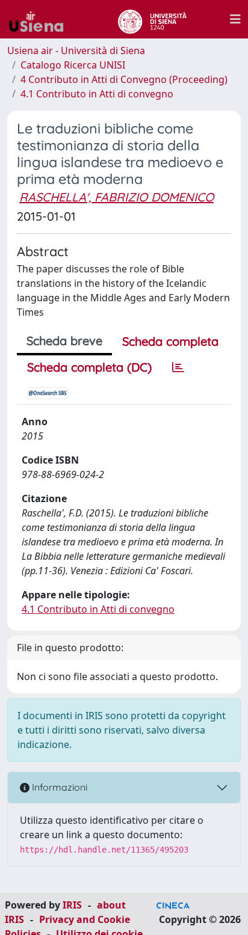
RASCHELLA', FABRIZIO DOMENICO (116, 196)
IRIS (72, 905)
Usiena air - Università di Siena (76, 50)
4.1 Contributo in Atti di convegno (96, 93)
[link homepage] (41, 19)
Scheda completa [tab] (170, 341)
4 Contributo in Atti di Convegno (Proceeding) (124, 79)
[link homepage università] (152, 19)
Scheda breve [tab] (64, 340)
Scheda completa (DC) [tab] (89, 367)
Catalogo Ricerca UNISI (72, 65)
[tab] (178, 367)
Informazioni (58, 787)
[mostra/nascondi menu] (235, 19)
